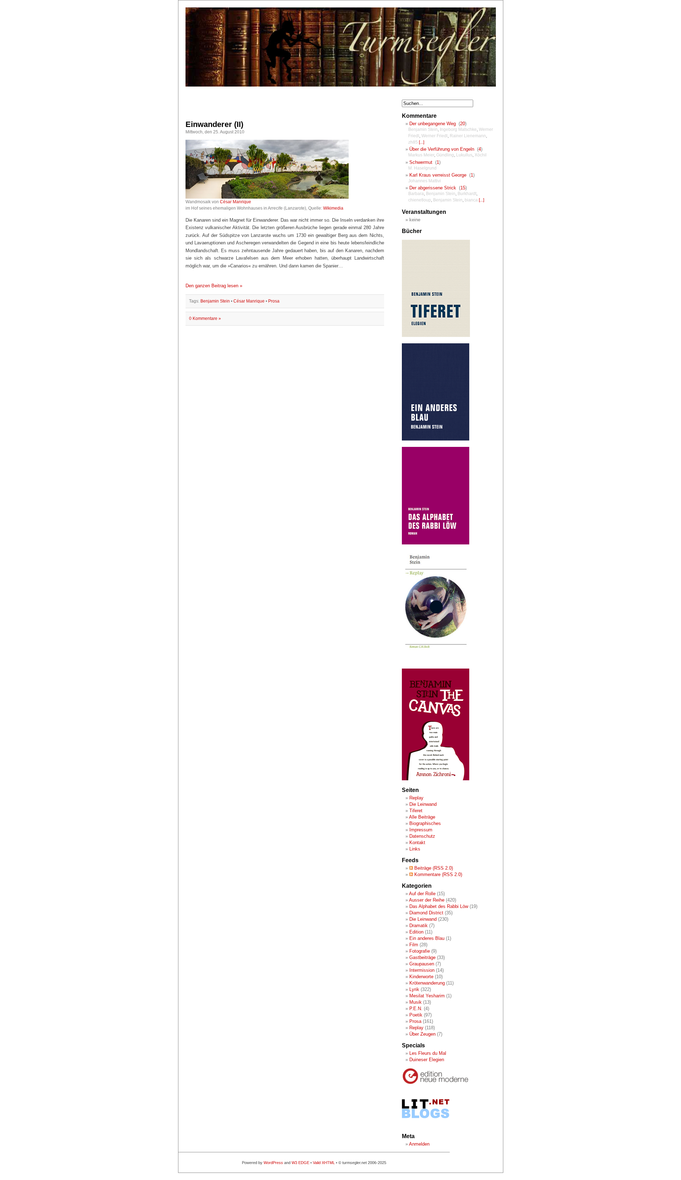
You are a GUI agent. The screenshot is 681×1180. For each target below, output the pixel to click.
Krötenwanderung (427, 983)
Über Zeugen (422, 1034)
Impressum (420, 829)
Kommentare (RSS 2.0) (437, 874)
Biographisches (425, 823)
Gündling (445, 155)
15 (462, 187)
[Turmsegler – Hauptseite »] (341, 85)
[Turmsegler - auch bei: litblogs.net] (425, 1125)
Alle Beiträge (422, 817)
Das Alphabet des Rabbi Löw (438, 906)
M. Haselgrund (422, 168)
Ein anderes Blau (426, 938)
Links (414, 849)
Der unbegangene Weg (432, 123)
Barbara (416, 193)
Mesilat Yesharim (427, 995)
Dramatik (418, 925)
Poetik (415, 1015)
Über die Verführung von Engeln (441, 149)
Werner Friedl (434, 135)
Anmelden (419, 1144)
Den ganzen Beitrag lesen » (214, 285)
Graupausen (421, 963)
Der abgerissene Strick (432, 187)
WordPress (273, 1162)
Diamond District (426, 912)
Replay (416, 797)
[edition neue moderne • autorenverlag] (435, 1083)
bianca (471, 200)
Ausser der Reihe (426, 900)
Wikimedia (333, 208)
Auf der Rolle (422, 893)
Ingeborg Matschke (458, 129)
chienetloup (419, 200)
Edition (416, 932)
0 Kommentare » (205, 318)
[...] (421, 142)
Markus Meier (421, 155)
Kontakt (417, 842)
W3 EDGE (300, 1162)
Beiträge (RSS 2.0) (433, 868)
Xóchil (481, 155)
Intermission (421, 970)
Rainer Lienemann (468, 135)
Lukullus (464, 155)
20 (462, 123)
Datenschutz (422, 836)
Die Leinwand (423, 804)
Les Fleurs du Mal (427, 1053)
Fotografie (419, 951)
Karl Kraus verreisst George (437, 175)
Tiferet (415, 810)
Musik (415, 1002)
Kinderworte (421, 976)
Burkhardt (467, 193)
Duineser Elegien (426, 1059)
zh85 (413, 142)
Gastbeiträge (422, 957)
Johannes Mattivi (424, 180)
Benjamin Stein (215, 301)
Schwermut (420, 162)
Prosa (273, 301)
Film (413, 944)
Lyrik (414, 989)
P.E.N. (415, 1008)
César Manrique (235, 201)
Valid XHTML (324, 1162)
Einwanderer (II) (214, 124)
